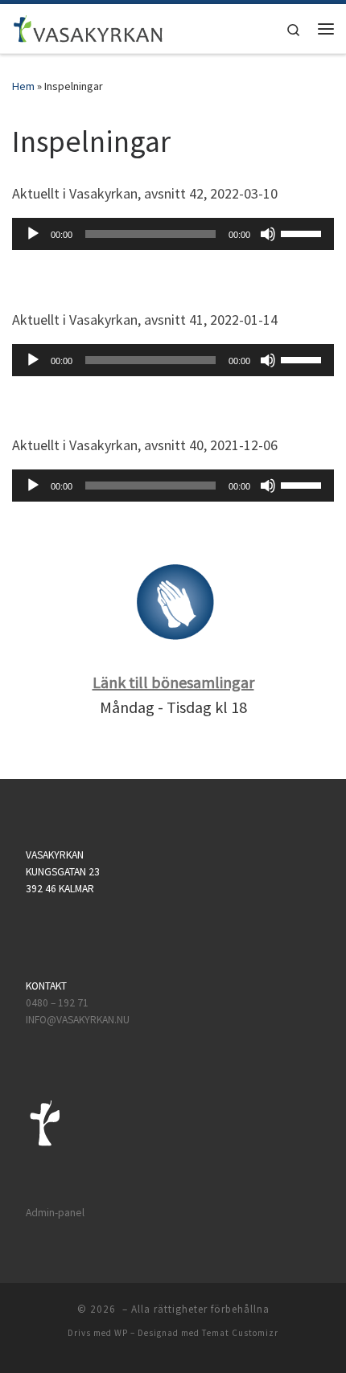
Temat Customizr (240, 1332)
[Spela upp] (33, 234)
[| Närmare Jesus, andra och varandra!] (88, 26)
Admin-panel (55, 1212)
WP (121, 1332)
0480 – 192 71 (58, 1003)
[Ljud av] (268, 234)
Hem (23, 86)
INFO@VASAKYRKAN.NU (78, 1020)
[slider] (303, 232)
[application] (173, 234)
